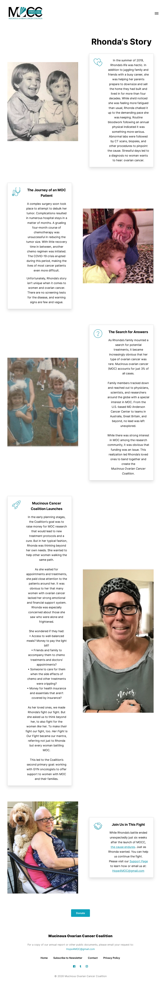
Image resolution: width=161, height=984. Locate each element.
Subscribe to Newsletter (67, 957)
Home (44, 957)
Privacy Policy (112, 957)
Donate (80, 913)
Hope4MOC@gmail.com (80, 949)
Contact (93, 957)
